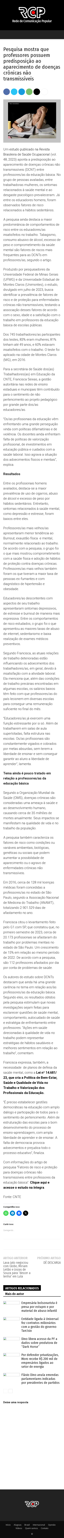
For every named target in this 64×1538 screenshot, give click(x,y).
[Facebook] (6, 91)
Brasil (27, 1524)
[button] (5, 34)
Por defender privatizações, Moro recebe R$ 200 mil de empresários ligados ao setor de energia (40, 1361)
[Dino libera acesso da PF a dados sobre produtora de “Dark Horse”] (11, 1342)
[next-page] (11, 1391)
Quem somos (31, 1528)
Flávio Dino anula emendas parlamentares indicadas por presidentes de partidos (40, 1379)
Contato (44, 1528)
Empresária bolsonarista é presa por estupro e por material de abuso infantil (39, 1307)
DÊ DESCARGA (52, 1262)
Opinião (52, 1524)
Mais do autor (14, 1294)
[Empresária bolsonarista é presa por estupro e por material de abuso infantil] (11, 1306)
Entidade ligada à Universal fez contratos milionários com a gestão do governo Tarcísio (40, 1325)
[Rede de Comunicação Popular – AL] (32, 15)
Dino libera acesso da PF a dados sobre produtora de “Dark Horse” (39, 1343)
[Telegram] (21, 91)
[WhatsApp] (29, 91)
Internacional (39, 1524)
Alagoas (17, 1524)
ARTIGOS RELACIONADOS (22, 1288)
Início (8, 1524)
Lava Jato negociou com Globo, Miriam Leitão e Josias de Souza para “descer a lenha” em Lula (17, 1269)
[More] (44, 91)
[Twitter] (14, 91)
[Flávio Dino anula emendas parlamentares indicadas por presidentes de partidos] (11, 1378)
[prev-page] (5, 1391)
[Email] (36, 91)
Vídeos (19, 1528)
